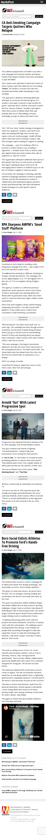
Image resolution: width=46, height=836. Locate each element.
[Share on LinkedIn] (9, 195)
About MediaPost (16, 807)
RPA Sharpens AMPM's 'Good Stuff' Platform (18, 762)
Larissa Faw (8, 34)
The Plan (23, 472)
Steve (5, 88)
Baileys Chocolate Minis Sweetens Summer (18, 775)
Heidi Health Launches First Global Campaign (19, 779)
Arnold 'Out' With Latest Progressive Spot (18, 766)
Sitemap (34, 810)
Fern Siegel (8, 232)
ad (6, 273)
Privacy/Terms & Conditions (19, 812)
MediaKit (26, 807)
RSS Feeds (26, 810)
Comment (7, 201)
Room (12, 472)
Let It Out (8, 457)
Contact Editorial (15, 810)
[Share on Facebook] (4, 195)
